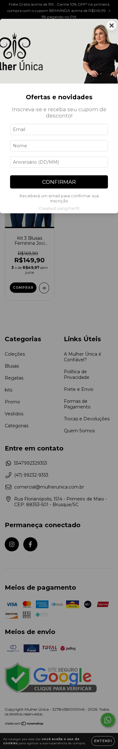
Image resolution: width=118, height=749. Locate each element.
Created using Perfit (59, 208)
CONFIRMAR (59, 182)
